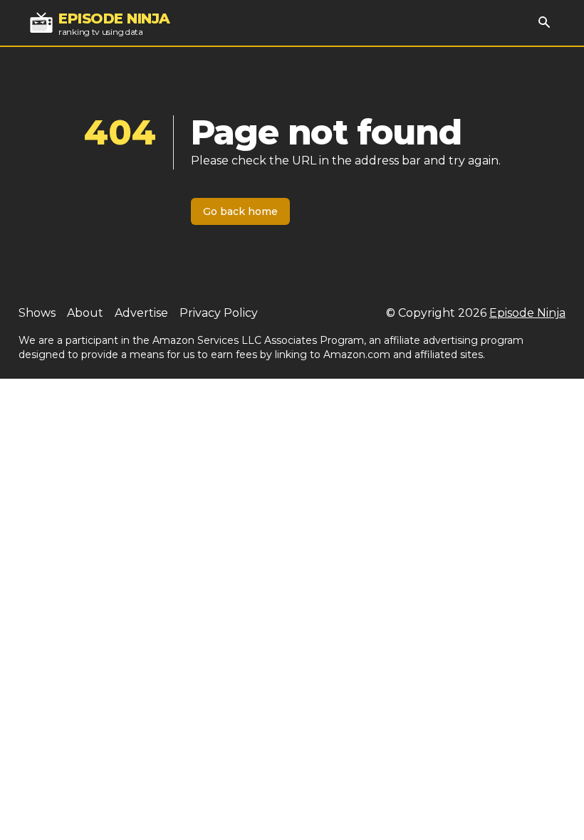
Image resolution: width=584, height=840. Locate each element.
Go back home (240, 211)
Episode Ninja (527, 313)
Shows (37, 313)
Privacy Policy (218, 313)
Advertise (141, 313)
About (85, 313)
